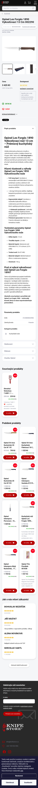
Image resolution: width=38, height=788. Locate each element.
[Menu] (35, 2)
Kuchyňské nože (14, 334)
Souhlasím (28, 783)
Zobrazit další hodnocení (19, 665)
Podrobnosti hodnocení (29, 26)
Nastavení (19, 776)
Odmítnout (10, 783)
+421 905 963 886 (12, 746)
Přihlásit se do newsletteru (12, 714)
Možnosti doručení (26, 89)
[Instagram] (9, 751)
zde (21, 771)
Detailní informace (8, 114)
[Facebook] (4, 751)
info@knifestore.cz (12, 742)
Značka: (6, 32)
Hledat (33, 8)
